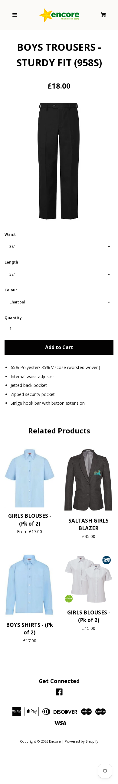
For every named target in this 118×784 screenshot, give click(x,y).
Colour (11, 290)
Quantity (13, 317)
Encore (55, 741)
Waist (10, 234)
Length (11, 262)
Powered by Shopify (81, 741)
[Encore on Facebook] (59, 693)
